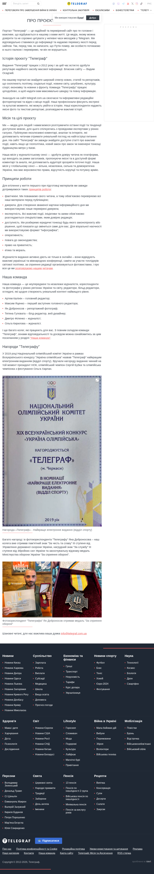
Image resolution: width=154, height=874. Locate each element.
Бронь (130, 733)
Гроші (69, 666)
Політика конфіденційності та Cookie (36, 849)
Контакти (29, 853)
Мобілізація (133, 721)
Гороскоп (71, 728)
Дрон (130, 678)
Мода (69, 738)
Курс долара (73, 687)
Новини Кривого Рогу (16, 694)
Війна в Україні (105, 721)
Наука (129, 655)
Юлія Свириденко (15, 828)
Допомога (40, 699)
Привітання (72, 765)
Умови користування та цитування (109, 849)
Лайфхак (71, 754)
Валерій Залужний (15, 807)
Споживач (71, 733)
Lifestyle (69, 721)
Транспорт (71, 671)
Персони (8, 776)
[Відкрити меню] (4, 3)
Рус (149, 3)
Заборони (40, 798)
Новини (8, 655)
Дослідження (12, 749)
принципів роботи (40, 189)
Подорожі (71, 744)
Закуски (100, 809)
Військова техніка (106, 754)
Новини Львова (13, 684)
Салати (100, 804)
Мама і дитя (11, 728)
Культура (71, 749)
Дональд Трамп (13, 791)
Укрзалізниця (73, 693)
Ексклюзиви (102, 10)
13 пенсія (71, 782)
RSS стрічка (124, 853)
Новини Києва (12, 662)
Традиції (40, 793)
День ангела (42, 804)
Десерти (101, 798)
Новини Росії (42, 738)
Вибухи (100, 733)
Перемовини (103, 738)
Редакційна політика (73, 849)
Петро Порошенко (15, 817)
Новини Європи (44, 728)
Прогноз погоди (44, 705)
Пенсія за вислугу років (76, 811)
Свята (37, 776)
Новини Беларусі (44, 754)
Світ (36, 721)
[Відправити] (38, 3)
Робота (39, 668)
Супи (99, 793)
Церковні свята (43, 782)
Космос (131, 668)
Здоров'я (9, 721)
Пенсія (68, 776)
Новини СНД (42, 744)
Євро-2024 (102, 684)
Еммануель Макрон (15, 801)
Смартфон (133, 684)
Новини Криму (13, 705)
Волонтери (102, 749)
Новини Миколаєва (15, 710)
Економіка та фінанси (73, 657)
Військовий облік (136, 749)
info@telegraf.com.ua (74, 633)
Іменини (39, 809)
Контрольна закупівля (76, 10)
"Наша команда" (40, 337)
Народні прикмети (45, 788)
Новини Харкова (14, 668)
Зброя (99, 744)
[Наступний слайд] (151, 10)
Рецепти (100, 776)
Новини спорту (105, 655)
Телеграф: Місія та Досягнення (95, 853)
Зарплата (40, 662)
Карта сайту (66, 853)
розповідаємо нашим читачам (34, 268)
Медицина (41, 684)
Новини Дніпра (13, 673)
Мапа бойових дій (106, 728)
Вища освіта (42, 694)
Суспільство (42, 655)
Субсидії (40, 678)
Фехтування (103, 689)
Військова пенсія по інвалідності (77, 797)
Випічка (100, 782)
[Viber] (118, 3)
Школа (39, 689)
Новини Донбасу (14, 699)
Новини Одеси (13, 678)
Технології (132, 662)
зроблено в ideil (142, 862)
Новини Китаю (43, 749)
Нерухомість (73, 677)
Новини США (42, 733)
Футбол (100, 662)
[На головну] (77, 3)
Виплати (40, 673)
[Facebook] (113, 3)
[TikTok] (141, 3)
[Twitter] (132, 4)
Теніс (99, 673)
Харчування (11, 733)
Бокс (99, 668)
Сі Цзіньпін (11, 796)
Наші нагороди (10, 853)
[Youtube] (128, 3)
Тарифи (70, 682)
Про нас (6, 849)
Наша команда (47, 853)
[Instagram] (137, 3)
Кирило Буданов (14, 812)
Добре (92, 18)
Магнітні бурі (73, 760)
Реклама (137, 849)
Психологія (11, 744)
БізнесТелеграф (125, 10)
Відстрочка (133, 738)
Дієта (8, 738)
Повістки (132, 728)
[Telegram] (123, 3)
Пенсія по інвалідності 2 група (77, 789)
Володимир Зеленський (11, 784)
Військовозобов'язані (139, 744)
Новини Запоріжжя (15, 689)
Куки (80, 17)
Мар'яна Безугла (14, 822)
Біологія (131, 673)
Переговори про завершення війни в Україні (31, 10)
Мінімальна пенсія (76, 804)
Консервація (103, 788)
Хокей (99, 678)
